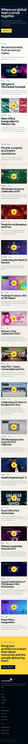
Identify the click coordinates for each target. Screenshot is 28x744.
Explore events (6, 30)
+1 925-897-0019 (5, 730)
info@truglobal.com (5, 727)
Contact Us (3, 713)
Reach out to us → (5, 733)
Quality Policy (4, 719)
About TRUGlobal (5, 710)
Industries (3, 700)
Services (3, 697)
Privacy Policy (4, 716)
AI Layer (3, 694)
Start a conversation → (8, 667)
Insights (3, 703)
